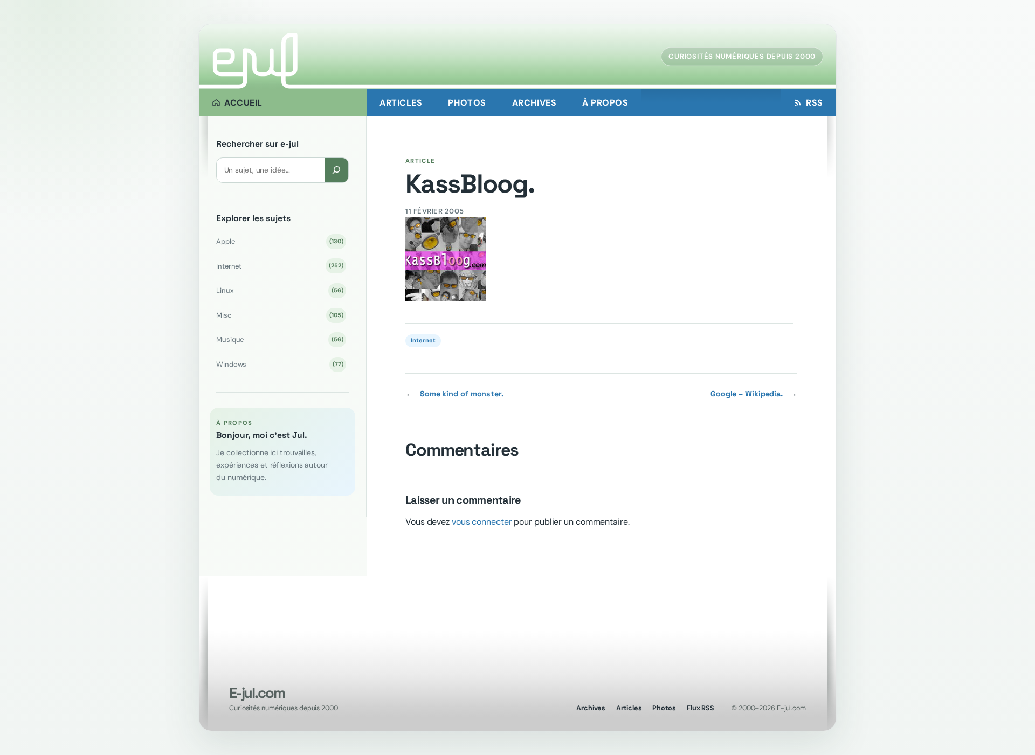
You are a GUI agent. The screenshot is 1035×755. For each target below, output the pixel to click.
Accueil (243, 102)
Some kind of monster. (461, 394)
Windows (279, 364)
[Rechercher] (336, 170)
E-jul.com (256, 692)
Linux (279, 290)
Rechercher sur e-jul (257, 144)
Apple (279, 241)
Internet (279, 266)
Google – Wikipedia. (746, 394)
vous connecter (482, 521)
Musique (279, 339)
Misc (279, 315)
